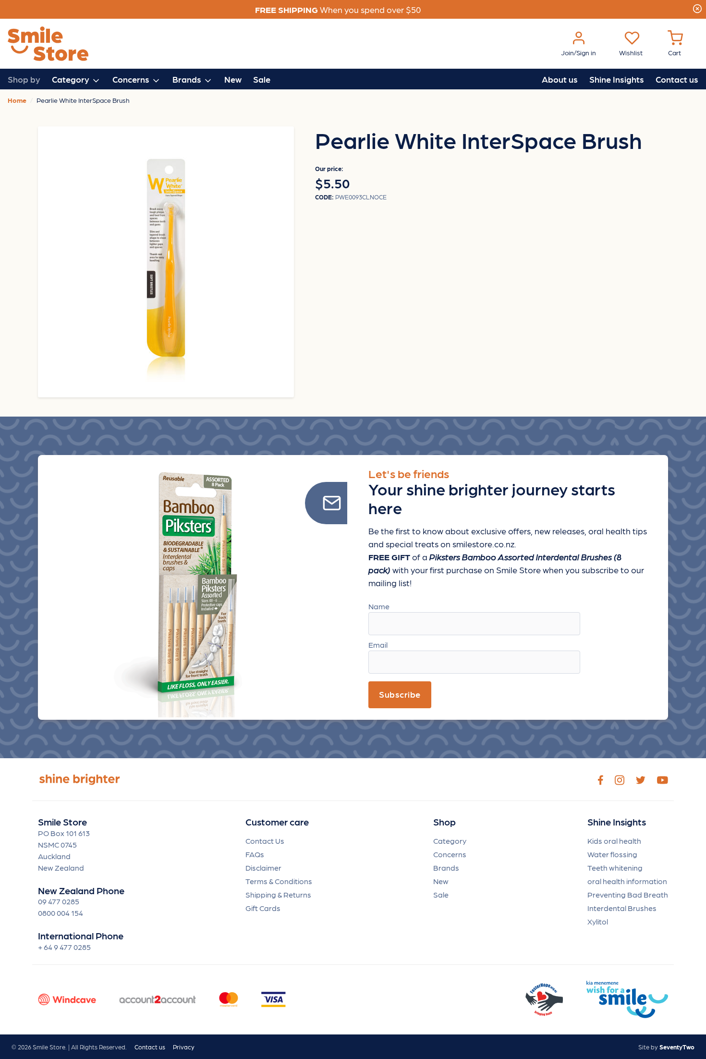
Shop (444, 821)
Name (379, 606)
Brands (446, 867)
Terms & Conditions (278, 881)
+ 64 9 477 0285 (64, 946)
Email (378, 644)
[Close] (697, 7)
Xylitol (597, 921)
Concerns (449, 854)
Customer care (277, 821)
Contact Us (264, 840)
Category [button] (71, 79)
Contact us (677, 79)
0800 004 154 (60, 912)
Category (449, 840)
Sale (261, 79)
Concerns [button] (131, 79)
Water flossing (612, 854)
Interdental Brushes (622, 907)
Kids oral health (614, 840)
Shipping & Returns (278, 894)
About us (560, 79)
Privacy (184, 1046)
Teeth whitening (615, 867)
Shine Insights (616, 79)
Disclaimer (263, 867)
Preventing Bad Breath (627, 894)
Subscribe (400, 694)
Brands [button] (187, 79)
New (233, 79)
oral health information (627, 881)
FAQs (254, 854)
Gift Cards (262, 907)
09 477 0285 (58, 901)
